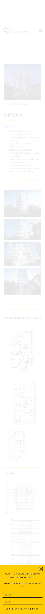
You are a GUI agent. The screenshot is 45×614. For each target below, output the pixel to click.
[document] (22, 307)
